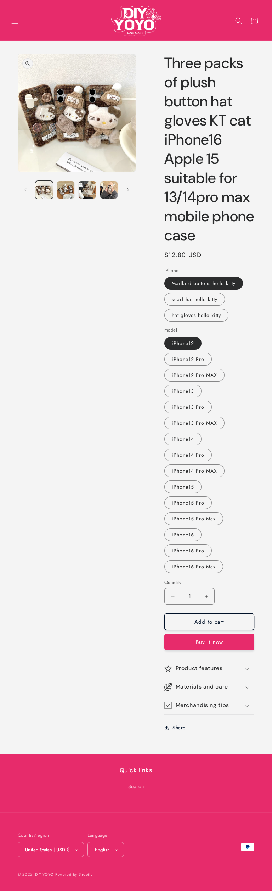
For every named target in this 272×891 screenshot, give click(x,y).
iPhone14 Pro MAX (194, 470)
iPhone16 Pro (188, 550)
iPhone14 (183, 438)
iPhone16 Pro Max (194, 566)
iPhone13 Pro (188, 407)
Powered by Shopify (74, 874)
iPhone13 (183, 391)
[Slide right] (128, 189)
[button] (15, 21)
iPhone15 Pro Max (194, 518)
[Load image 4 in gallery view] (109, 190)
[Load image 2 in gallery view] (66, 190)
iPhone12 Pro (188, 359)
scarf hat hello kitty (194, 299)
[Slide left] (25, 189)
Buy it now (209, 642)
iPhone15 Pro (188, 502)
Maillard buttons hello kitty (204, 283)
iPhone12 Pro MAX (194, 375)
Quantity (172, 582)
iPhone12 (183, 343)
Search (136, 786)
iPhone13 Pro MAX (194, 423)
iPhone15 (183, 486)
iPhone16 (183, 534)
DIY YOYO (44, 874)
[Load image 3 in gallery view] (87, 190)
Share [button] (179, 727)
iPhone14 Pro (188, 454)
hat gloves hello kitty (196, 315)
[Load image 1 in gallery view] (44, 190)
